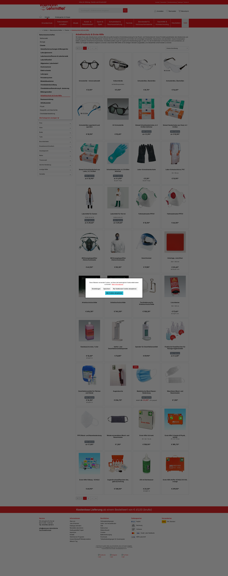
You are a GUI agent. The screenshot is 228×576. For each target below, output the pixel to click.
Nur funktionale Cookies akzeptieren (124, 289)
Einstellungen (96, 289)
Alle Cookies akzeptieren (114, 293)
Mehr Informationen (117, 284)
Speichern (106, 289)
